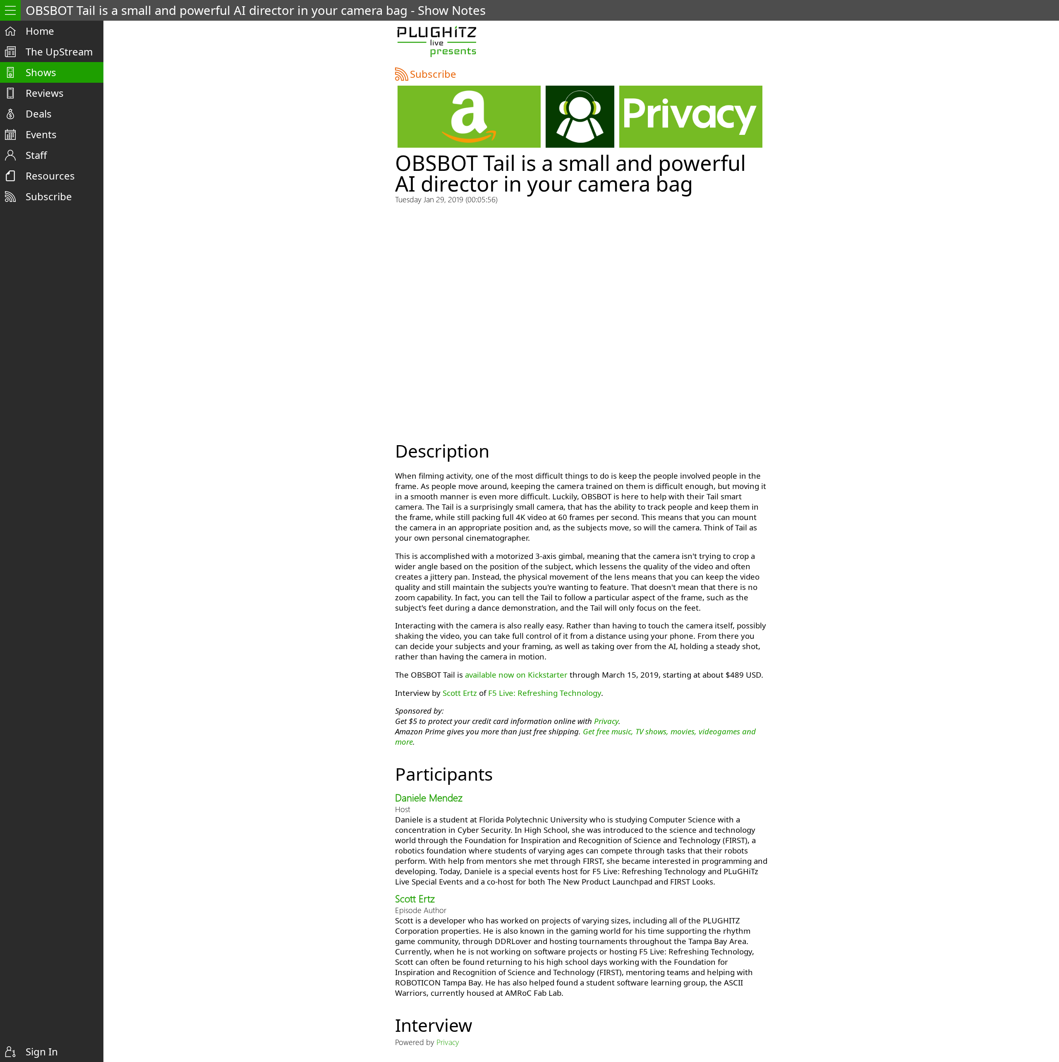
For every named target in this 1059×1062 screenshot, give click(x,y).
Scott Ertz (460, 693)
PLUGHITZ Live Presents (436, 41)
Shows (41, 72)
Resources (50, 175)
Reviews (45, 93)
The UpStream (59, 51)
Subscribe (49, 196)
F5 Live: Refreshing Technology (544, 693)
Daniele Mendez (428, 797)
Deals (39, 113)
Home (40, 31)
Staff (36, 155)
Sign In (42, 1051)
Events (41, 134)
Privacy (606, 721)
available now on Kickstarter (516, 674)
